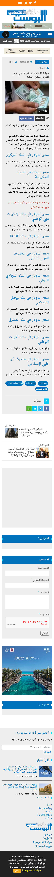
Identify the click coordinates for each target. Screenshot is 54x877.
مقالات (48, 818)
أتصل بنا (47, 838)
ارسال (45, 633)
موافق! (17, 870)
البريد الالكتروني (40, 580)
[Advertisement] (27, 498)
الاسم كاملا (43, 568)
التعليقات (41, 68)
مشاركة (37, 401)
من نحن (48, 834)
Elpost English (44, 815)
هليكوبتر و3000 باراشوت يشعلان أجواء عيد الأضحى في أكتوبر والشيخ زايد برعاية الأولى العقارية (20, 769)
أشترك (47, 752)
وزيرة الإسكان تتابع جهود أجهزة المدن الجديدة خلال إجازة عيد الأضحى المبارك (19, 787)
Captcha (44, 614)
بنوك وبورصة (42, 61)
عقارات (48, 811)
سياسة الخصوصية (42, 842)
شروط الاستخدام (43, 846)
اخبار (49, 805)
